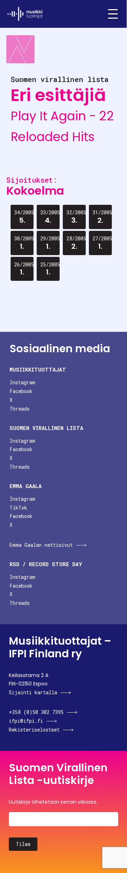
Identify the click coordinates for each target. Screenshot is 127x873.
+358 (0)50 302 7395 (36, 712)
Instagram (22, 382)
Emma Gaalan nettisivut (41, 545)
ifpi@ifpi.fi (26, 720)
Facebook (21, 391)
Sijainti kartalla (33, 692)
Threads (20, 408)
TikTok (18, 507)
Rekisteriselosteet (34, 729)
